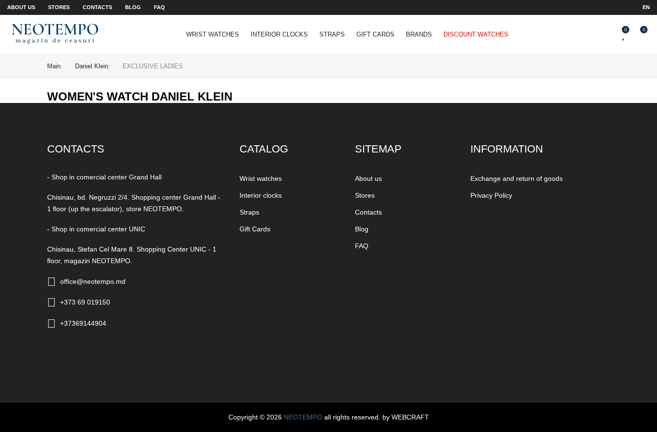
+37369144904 (83, 323)
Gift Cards (375, 34)
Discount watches (475, 34)
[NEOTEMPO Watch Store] (54, 33)
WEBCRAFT (410, 417)
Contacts (97, 7)
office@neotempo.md (93, 281)
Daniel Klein (91, 66)
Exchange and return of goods (516, 178)
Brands (419, 34)
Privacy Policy (491, 195)
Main (54, 66)
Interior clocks (279, 34)
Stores (59, 7)
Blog (133, 7)
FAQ (159, 7)
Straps (332, 34)
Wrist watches (212, 34)
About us (21, 7)
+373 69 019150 (85, 302)
